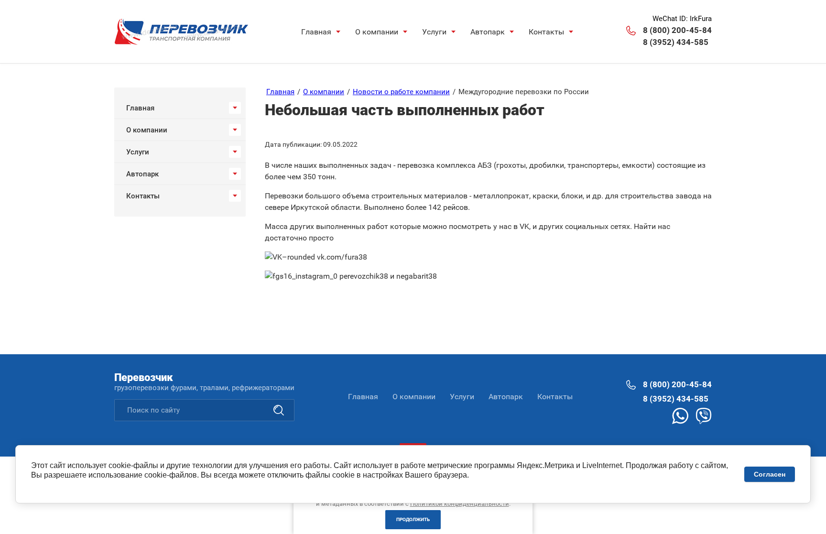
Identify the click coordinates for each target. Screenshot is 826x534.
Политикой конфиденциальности (459, 503)
